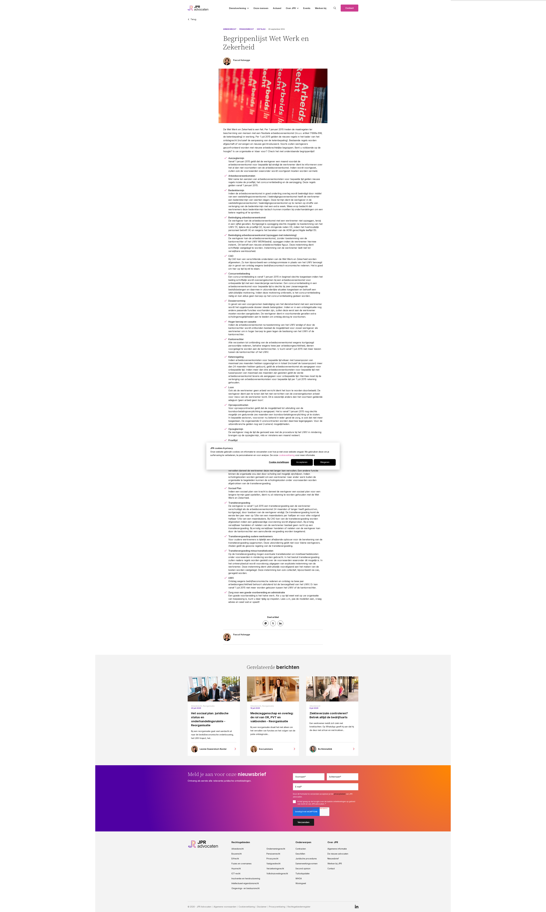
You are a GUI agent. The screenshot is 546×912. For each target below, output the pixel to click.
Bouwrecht (236, 854)
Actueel (277, 8)
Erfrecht (235, 858)
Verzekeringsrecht (275, 868)
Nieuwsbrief (333, 858)
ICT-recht (235, 873)
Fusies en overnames (241, 863)
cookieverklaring (287, 455)
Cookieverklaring (247, 907)
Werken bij (320, 8)
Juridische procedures (306, 858)
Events (306, 8)
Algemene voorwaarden (225, 907)
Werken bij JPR (334, 863)
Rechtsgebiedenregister (299, 907)
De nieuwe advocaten (337, 854)
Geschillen (300, 854)
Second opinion (302, 868)
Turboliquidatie (302, 873)
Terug (193, 19)
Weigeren (324, 462)
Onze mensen (260, 8)
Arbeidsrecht (229, 29)
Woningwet (300, 883)
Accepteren (301, 462)
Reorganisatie (209, 706)
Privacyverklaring (277, 907)
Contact (349, 8)
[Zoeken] (335, 8)
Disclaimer (262, 907)
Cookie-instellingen (279, 462)
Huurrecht (236, 868)
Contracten (300, 849)
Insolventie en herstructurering (245, 878)
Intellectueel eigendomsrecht (245, 883)
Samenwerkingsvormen (306, 863)
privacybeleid (339, 794)
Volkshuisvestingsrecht (277, 873)
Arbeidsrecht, (196, 706)
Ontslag (261, 29)
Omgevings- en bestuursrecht (245, 888)
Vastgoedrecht (273, 863)
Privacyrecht (272, 858)
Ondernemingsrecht (275, 849)
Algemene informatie (337, 849)
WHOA (298, 878)
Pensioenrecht (246, 29)
